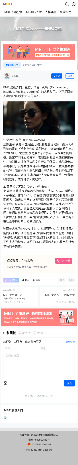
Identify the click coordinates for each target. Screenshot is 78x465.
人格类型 (51, 12)
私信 (70, 76)
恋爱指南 (65, 12)
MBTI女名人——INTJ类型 (60, 294)
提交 (69, 383)
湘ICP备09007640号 (39, 439)
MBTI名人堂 (34, 12)
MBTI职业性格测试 (48, 434)
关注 (58, 76)
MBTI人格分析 (13, 12)
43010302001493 (41, 444)
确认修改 (70, 341)
